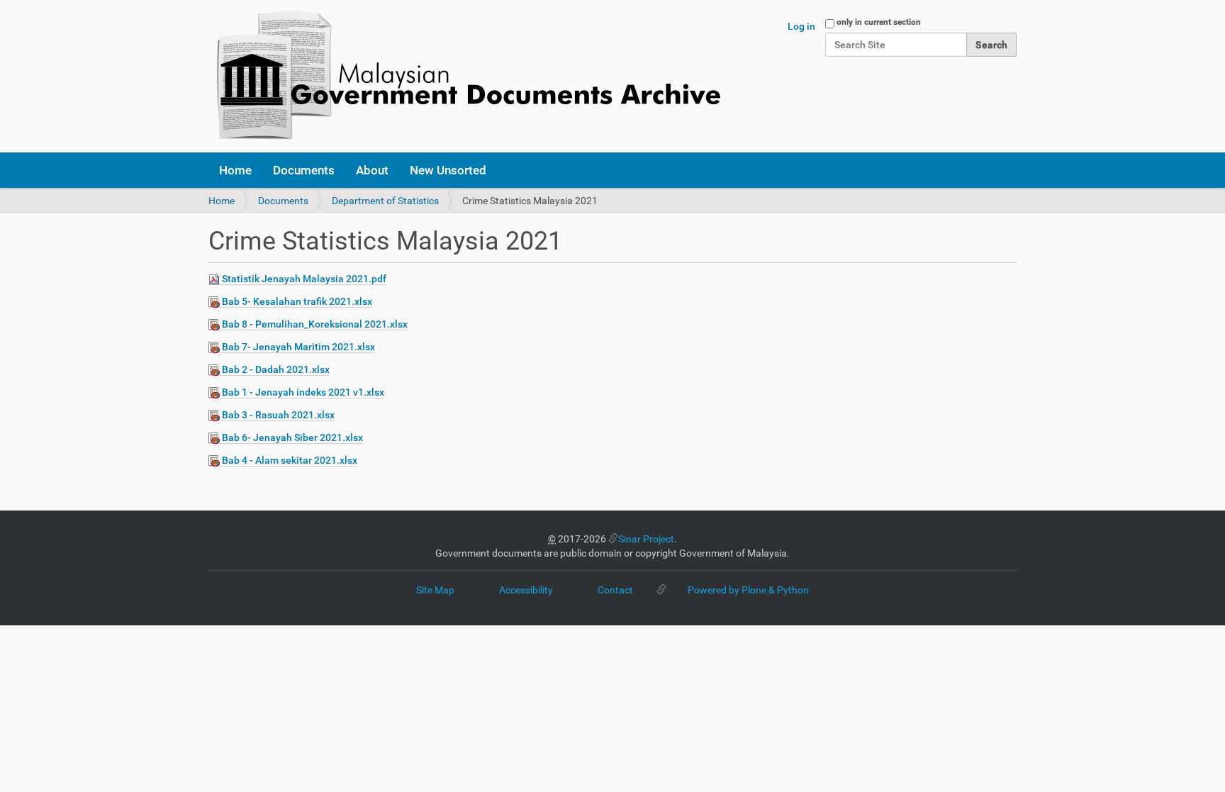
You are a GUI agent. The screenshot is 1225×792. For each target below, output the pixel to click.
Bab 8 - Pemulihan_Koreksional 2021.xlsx (315, 324)
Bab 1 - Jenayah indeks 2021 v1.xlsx (303, 392)
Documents (304, 170)
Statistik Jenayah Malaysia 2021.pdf (304, 278)
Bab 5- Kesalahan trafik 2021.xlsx (297, 301)
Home (235, 170)
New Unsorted (448, 170)
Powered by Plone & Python (748, 590)
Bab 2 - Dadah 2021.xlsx (276, 369)
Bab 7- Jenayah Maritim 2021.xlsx (298, 346)
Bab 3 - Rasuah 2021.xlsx (278, 414)
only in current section (879, 22)
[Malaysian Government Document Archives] (464, 76)
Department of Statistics (385, 200)
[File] (215, 279)
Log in (801, 26)
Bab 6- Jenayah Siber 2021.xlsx (292, 437)
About (372, 170)
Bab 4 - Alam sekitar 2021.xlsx (289, 460)
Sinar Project (646, 539)
